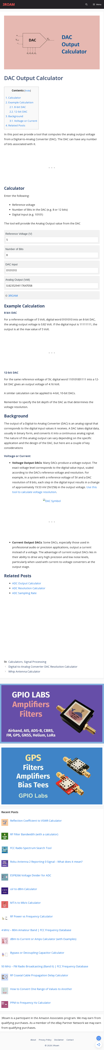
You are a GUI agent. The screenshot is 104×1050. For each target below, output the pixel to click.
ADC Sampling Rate (24, 593)
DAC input (11, 264)
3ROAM (9, 4)
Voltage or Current (23, 121)
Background (14, 116)
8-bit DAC (17, 107)
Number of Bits (14, 249)
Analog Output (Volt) (17, 279)
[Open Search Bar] (86, 4)
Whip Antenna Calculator (24, 671)
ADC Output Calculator (26, 583)
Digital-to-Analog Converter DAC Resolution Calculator (42, 666)
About (33, 1039)
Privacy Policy (45, 1039)
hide (27, 90)
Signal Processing (35, 662)
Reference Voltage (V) (18, 233)
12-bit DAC (18, 111)
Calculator (13, 97)
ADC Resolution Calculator (28, 588)
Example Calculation (19, 102)
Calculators (15, 662)
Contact (70, 1039)
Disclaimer (59, 1039)
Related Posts (15, 125)
